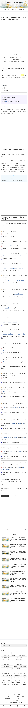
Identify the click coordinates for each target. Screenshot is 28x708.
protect (15, 322)
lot (23, 392)
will (12, 334)
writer (6, 348)
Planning (5, 334)
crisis (19, 407)
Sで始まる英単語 (14, 495)
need (5, 246)
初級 (6, 101)
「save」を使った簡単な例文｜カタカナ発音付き (14, 61)
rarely (17, 294)
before (16, 362)
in (10, 437)
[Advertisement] (14, 36)
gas (23, 423)
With (4, 392)
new (20, 268)
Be (3, 256)
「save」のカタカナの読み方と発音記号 (12, 57)
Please (4, 362)
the (19, 280)
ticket (19, 256)
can (18, 392)
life (10, 234)
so (14, 294)
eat (20, 294)
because (14, 423)
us (24, 437)
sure (6, 256)
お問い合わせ (7, 698)
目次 (12, 54)
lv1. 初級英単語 (5, 495)
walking (8, 469)
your (12, 256)
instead (3, 469)
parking (15, 256)
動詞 (20, 495)
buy (17, 268)
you (8, 280)
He (3, 234)
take (19, 467)
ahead (9, 334)
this (11, 246)
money (12, 268)
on (20, 348)
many (25, 407)
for (17, 280)
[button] (25, 529)
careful (7, 392)
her (9, 234)
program (3, 364)
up (5, 425)
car (22, 268)
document (16, 348)
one (20, 451)
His (4, 407)
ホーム (7, 696)
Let (4, 322)
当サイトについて (21, 696)
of (25, 392)
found (5, 437)
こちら (23, 488)
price (19, 423)
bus (23, 467)
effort (24, 334)
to (7, 246)
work (13, 362)
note (9, 437)
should (7, 308)
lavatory (16, 437)
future (22, 280)
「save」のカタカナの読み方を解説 (11, 59)
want (5, 268)
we (11, 467)
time (19, 334)
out (22, 294)
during (14, 407)
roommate (12, 451)
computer (3, 350)
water (9, 322)
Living (4, 451)
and (15, 268)
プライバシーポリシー (14, 700)
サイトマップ (21, 698)
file (13, 246)
